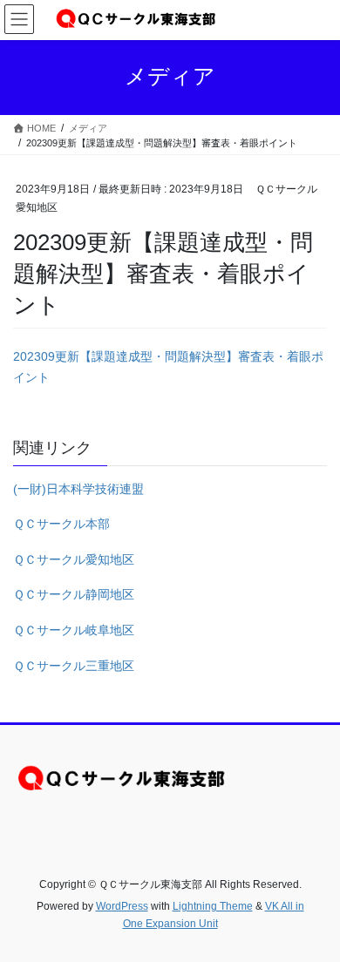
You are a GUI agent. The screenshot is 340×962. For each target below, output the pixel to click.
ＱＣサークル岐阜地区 (73, 630)
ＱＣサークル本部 (61, 524)
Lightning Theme (213, 906)
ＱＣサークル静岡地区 (73, 594)
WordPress (122, 906)
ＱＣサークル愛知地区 (73, 559)
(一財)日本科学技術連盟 (78, 489)
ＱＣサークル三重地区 (73, 666)
